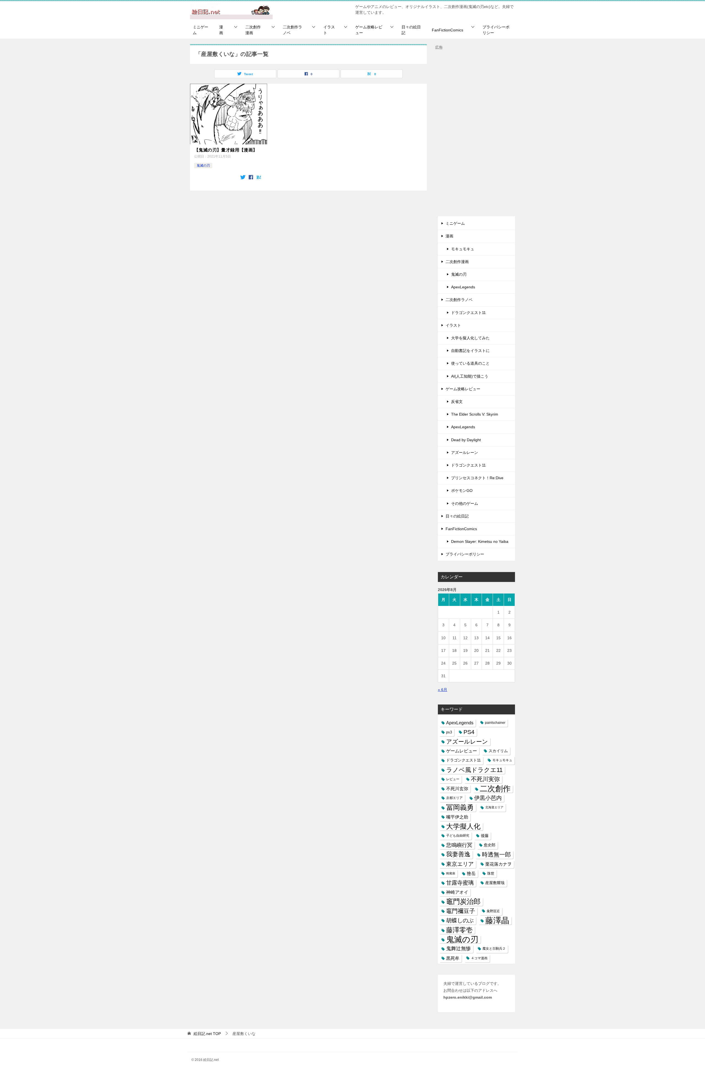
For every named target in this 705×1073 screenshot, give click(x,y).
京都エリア (454, 798)
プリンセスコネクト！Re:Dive (477, 478)
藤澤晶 (497, 921)
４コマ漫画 (479, 958)
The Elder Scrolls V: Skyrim (474, 414)
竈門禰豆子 (460, 911)
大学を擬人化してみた (470, 338)
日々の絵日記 (411, 30)
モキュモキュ (462, 249)
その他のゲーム (464, 503)
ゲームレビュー (461, 751)
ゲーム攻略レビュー (368, 30)
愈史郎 (489, 845)
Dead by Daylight (466, 440)
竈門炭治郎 (463, 901)
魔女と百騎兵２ (494, 948)
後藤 (485, 835)
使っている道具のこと (470, 363)
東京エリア (460, 864)
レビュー (452, 779)
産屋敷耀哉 (495, 882)
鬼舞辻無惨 (458, 948)
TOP (207, 1033)
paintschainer (495, 722)
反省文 (457, 401)
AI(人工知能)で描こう (469, 376)
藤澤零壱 (459, 930)
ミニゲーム (200, 30)
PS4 (468, 732)
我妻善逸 (458, 854)
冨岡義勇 (460, 807)
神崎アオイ (457, 892)
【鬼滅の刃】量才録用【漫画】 (225, 150)
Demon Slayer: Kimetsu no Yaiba (479, 541)
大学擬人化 (463, 826)
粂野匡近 (493, 911)
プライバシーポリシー (495, 30)
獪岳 (471, 873)
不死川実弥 (485, 779)
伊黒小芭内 (488, 798)
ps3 (449, 732)
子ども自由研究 (457, 835)
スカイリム (498, 751)
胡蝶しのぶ (460, 920)
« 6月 (442, 689)
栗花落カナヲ (498, 864)
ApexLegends (463, 287)
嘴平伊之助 (457, 817)
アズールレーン (464, 452)
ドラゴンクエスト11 (468, 312)
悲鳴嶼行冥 (459, 845)
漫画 (221, 30)
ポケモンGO (462, 490)
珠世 (490, 873)
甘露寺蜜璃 (460, 883)
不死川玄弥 (457, 788)
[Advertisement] (476, 133)
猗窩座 (450, 873)
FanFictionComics (447, 30)
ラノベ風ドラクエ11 (474, 769)
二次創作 (495, 789)
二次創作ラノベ (292, 30)
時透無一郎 (496, 854)
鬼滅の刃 (203, 165)
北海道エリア (494, 807)
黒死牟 (452, 958)
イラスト (329, 30)
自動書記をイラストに (470, 350)
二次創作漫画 (253, 30)
